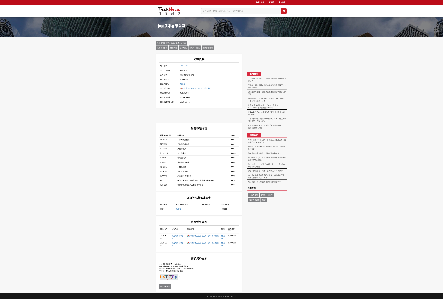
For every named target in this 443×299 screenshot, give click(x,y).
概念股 (271, 2)
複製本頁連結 (194, 48)
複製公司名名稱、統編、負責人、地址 (171, 43)
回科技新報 (260, 2)
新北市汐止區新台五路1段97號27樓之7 (197, 88)
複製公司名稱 (162, 48)
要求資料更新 (165, 286)
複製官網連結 (208, 48)
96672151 (184, 66)
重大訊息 (282, 2)
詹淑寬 (182, 84)
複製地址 (183, 48)
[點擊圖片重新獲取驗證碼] (169, 277)
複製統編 (173, 48)
